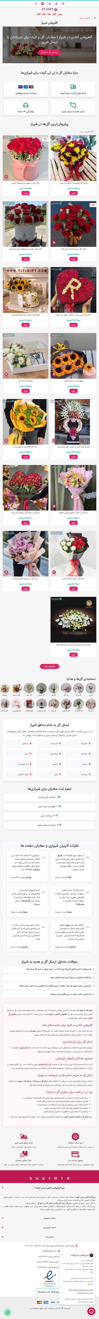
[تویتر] (68, 1178)
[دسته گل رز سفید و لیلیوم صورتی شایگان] (73, 488)
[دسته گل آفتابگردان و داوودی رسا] (25, 422)
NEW (45, 139)
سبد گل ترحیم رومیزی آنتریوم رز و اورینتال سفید (73, 644)
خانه (94, 18)
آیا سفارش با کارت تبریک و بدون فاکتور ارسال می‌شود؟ (70, 994)
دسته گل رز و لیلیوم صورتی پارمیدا (25, 578)
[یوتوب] (43, 1178)
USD (38, 14)
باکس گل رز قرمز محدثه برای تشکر (73, 248)
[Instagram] (56, 1178)
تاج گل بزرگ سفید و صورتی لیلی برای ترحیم (73, 446)
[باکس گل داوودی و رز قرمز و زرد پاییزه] (73, 158)
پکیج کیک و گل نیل (25, 380)
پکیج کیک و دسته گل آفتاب (73, 380)
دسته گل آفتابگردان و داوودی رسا (26, 446)
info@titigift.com (49, 1251)
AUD (54, 14)
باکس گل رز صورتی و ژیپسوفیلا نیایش (25, 183)
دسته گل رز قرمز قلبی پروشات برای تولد (25, 512)
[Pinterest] (49, 1178)
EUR (44, 14)
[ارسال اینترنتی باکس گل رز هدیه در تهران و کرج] (25, 158)
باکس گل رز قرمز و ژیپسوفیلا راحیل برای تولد (25, 248)
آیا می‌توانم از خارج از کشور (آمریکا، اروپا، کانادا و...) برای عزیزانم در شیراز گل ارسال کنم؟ (58, 969)
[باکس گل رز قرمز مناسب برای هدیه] (25, 224)
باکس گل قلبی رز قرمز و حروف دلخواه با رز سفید (73, 314)
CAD (49, 14)
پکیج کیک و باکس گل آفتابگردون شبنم (25, 314)
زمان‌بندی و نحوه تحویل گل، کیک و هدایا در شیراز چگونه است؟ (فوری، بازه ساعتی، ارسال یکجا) (55, 985)
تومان (60, 14)
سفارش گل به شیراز (49, 52)
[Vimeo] (37, 1178)
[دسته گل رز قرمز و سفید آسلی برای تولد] (73, 554)
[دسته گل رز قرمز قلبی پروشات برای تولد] (25, 488)
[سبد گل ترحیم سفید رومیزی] (73, 620)
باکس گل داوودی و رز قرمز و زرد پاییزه (73, 183)
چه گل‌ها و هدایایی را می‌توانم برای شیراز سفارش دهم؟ (70, 977)
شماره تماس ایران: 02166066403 (49, 1256)
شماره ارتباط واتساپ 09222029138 (49, 1267)
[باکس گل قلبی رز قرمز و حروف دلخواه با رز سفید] (73, 290)
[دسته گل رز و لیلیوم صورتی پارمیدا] (25, 554)
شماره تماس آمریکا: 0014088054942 (50, 1262)
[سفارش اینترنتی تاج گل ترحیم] (73, 422)
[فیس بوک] (62, 1178)
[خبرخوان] (31, 1178)
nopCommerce (44, 1311)
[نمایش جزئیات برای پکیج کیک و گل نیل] (25, 356)
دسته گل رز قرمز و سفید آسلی (73, 578)
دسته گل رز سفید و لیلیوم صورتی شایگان (73, 512)
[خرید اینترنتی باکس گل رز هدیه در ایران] (73, 224)
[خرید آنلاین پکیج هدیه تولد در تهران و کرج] (73, 356)
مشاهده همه (49, 666)
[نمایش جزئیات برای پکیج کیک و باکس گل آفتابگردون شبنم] (25, 290)
